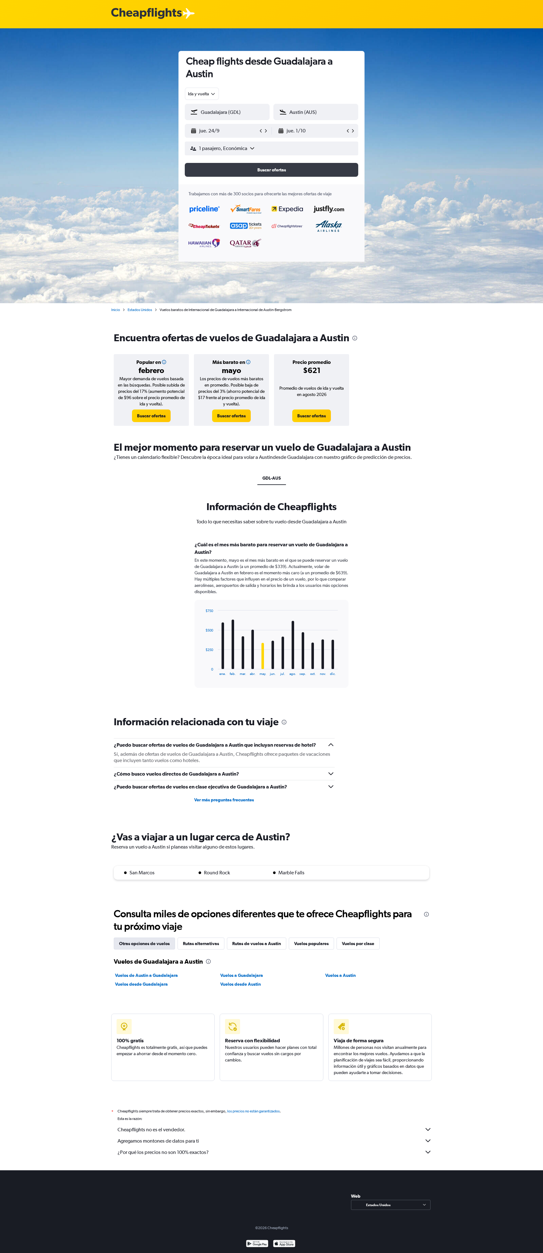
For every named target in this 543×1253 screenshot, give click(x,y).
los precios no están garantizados (253, 1111)
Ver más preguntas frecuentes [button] (224, 799)
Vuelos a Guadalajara (241, 975)
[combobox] (202, 93)
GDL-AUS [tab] (271, 478)
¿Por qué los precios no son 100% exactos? (163, 1152)
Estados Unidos (140, 310)
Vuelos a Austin (340, 975)
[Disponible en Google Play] (257, 1244)
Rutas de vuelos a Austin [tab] (256, 943)
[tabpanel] (271, 620)
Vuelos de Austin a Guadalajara (146, 975)
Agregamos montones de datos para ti (158, 1141)
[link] (151, 415)
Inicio (115, 310)
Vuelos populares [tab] (311, 943)
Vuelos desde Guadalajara (141, 984)
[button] (224, 130)
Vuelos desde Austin (240, 984)
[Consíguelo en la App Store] (284, 1244)
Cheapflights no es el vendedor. (151, 1130)
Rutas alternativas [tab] (201, 943)
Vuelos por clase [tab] (358, 943)
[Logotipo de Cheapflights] (146, 14)
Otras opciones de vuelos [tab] (144, 943)
